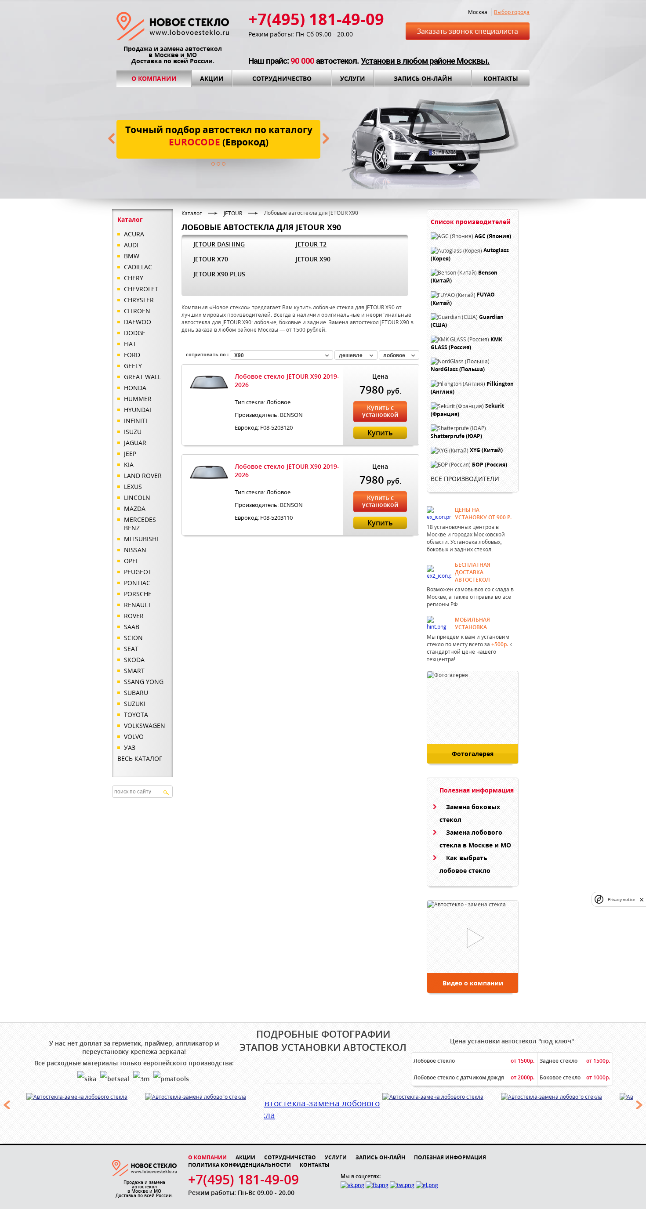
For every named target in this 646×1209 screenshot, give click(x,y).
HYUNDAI (137, 409)
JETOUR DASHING (219, 244)
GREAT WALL (142, 377)
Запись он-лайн (423, 78)
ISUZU (133, 431)
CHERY (133, 278)
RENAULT (137, 605)
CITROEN (137, 311)
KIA (129, 464)
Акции (212, 78)
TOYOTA (136, 714)
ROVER (134, 616)
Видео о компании (473, 983)
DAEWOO (137, 322)
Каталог (191, 213)
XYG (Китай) (486, 450)
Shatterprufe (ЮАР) (456, 436)
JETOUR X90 (313, 259)
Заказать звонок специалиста (467, 31)
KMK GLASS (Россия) (466, 343)
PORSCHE (138, 594)
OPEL (131, 561)
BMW (131, 256)
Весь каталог (139, 758)
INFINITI (135, 420)
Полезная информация (450, 1157)
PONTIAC (137, 583)
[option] (85, 1097)
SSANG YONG (143, 681)
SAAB (131, 627)
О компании (154, 78)
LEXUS (133, 486)
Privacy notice (621, 899)
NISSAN (135, 550)
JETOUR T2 (311, 244)
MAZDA (134, 508)
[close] (641, 899)
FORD (132, 355)
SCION (133, 637)
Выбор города (512, 12)
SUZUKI (134, 703)
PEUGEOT (138, 572)
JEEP (130, 453)
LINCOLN (137, 497)
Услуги (352, 78)
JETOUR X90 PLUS (219, 274)
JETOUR (233, 213)
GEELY (133, 366)
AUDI (131, 245)
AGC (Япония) (493, 236)
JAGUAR (135, 442)
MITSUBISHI (141, 539)
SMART (134, 670)
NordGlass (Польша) (458, 369)
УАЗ (129, 747)
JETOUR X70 (210, 259)
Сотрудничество (282, 78)
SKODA (134, 659)
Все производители (465, 478)
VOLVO (134, 736)
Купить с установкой (380, 411)
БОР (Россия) (489, 464)
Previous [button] (6, 1104)
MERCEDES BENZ (140, 523)
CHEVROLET (141, 289)
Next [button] (639, 1104)
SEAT (131, 648)
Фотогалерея (473, 753)
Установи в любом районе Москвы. (425, 61)
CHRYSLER (139, 300)
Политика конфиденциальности (239, 1165)
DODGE (134, 333)
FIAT (130, 344)
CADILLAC (138, 267)
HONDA (135, 388)
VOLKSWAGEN (144, 725)
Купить (380, 433)
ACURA (134, 234)
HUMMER (138, 399)
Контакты (500, 78)
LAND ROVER (143, 475)
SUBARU (136, 692)
